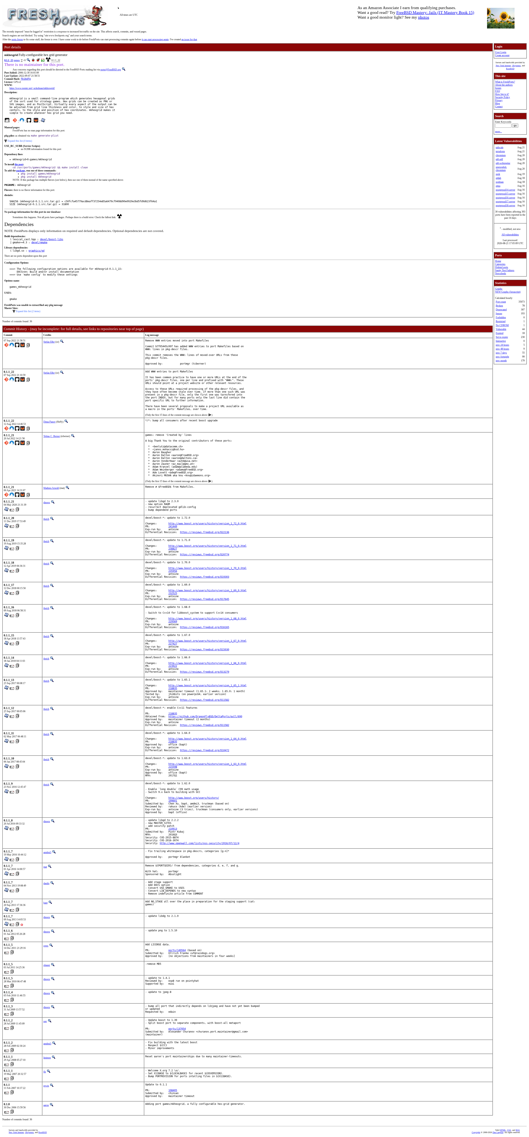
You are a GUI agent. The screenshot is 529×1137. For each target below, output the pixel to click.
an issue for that (189, 39)
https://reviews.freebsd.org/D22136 (204, 532)
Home (498, 261)
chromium (501, 155)
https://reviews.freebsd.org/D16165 (204, 627)
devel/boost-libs (51, 239)
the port (19, 164)
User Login (500, 52)
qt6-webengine (503, 163)
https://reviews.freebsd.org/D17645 (204, 599)
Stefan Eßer (49, 341)
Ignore (499, 313)
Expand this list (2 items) (28, 311)
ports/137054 (177, 1028)
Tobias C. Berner (51, 436)
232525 (172, 593)
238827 (172, 548)
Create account (502, 55)
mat (45, 866)
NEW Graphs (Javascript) (508, 291)
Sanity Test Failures (504, 270)
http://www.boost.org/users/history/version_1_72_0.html (207, 523)
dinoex (46, 502)
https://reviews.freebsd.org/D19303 (204, 576)
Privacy (499, 100)
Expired (499, 333)
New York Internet (503, 65)
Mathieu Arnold (51, 488)
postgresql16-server (505, 197)
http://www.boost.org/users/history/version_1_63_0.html (207, 764)
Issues (498, 88)
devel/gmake (39, 242)
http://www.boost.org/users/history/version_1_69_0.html (207, 590)
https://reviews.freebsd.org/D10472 (204, 750)
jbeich (46, 519)
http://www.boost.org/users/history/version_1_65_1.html (207, 685)
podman (500, 182)
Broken (499, 305)
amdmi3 (47, 852)
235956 (172, 571)
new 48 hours (502, 348)
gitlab (498, 178)
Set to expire (502, 337)
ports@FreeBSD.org (110, 69)
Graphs (498, 288)
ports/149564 (177, 950)
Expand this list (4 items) (20, 140)
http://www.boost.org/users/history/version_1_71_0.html (207, 545)
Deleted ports (501, 267)
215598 (172, 766)
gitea (498, 185)
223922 (172, 666)
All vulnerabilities (510, 234)
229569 (172, 621)
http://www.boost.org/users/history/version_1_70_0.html (207, 568)
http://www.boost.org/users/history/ (193, 797)
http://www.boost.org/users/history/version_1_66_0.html (207, 663)
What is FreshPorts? (505, 81)
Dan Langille (498, 1132)
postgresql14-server (505, 189)
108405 (172, 1090)
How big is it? (502, 94)
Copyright (476, 1132)
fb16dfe (26, 78)
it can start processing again (155, 39)
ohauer (46, 965)
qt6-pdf (499, 159)
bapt (45, 902)
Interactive (501, 341)
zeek (498, 174)
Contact (499, 106)
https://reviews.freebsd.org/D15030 (204, 649)
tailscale (499, 147)
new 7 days (501, 352)
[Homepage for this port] (7, 121)
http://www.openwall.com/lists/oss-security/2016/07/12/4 (199, 843)
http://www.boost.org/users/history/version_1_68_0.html (207, 618)
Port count (501, 301)
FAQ (497, 91)
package (20, 170)
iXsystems (516, 65)
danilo (46, 883)
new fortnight (502, 356)
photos (423, 17)
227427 (172, 643)
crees (45, 945)
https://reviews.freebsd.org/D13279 (204, 671)
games (17, 60)
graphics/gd (36, 250)
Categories (500, 264)
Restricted (500, 321)
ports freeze (17, 39)
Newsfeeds (500, 273)
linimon (47, 1057)
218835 (172, 688)
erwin (46, 1085)
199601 (172, 800)
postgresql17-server (505, 201)
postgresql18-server (505, 205)
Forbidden (501, 317)
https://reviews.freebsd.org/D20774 (204, 554)
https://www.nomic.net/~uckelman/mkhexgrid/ (32, 88)
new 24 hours (502, 344)
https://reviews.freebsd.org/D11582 (204, 700)
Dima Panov (49, 421)
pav (45, 1021)
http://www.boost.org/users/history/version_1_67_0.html (207, 640)
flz (44, 1071)
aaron (46, 1105)
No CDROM (502, 325)
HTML (503, 1130)
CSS (509, 1130)
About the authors (504, 84)
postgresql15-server (505, 193)
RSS (518, 1130)
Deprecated (501, 309)
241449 (172, 526)
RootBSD (510, 69)
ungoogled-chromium (501, 169)
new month (501, 360)
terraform (500, 151)
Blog (497, 103)
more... (498, 131)
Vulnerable (501, 329)
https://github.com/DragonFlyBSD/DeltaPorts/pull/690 (205, 716)
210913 (172, 828)
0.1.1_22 (8, 60)
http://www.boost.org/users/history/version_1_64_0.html (207, 738)
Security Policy (502, 97)
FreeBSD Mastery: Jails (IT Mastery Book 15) (435, 12)
